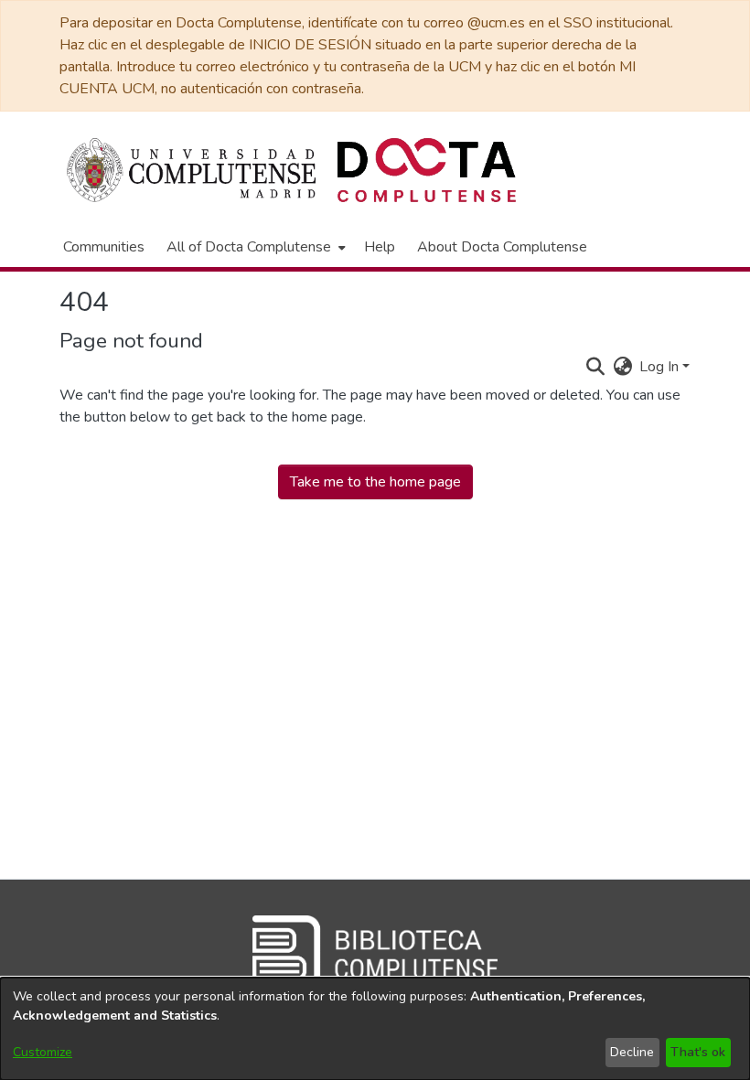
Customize (42, 1052)
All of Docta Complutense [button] (248, 247)
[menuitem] (254, 247)
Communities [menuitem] (104, 247)
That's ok (697, 1052)
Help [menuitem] (379, 247)
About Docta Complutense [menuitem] (502, 247)
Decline (632, 1052)
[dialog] (375, 1029)
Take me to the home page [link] (375, 482)
